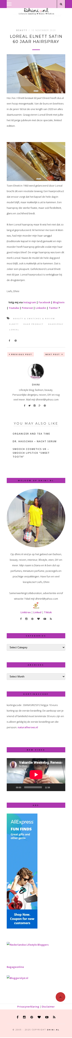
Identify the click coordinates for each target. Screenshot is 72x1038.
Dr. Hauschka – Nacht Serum (35, 441)
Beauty (21, 30)
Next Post (53, 354)
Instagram (29, 302)
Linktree (26, 612)
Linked (37, 612)
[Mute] (54, 787)
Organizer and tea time (31, 433)
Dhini (36, 384)
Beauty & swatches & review (34, 318)
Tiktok (48, 612)
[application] (36, 774)
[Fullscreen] (60, 787)
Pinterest (27, 308)
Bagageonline (15, 967)
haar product (33, 324)
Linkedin (41, 308)
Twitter (53, 308)
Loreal (14, 329)
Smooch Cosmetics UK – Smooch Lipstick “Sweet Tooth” (31, 452)
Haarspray (56, 324)
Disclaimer (48, 1006)
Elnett (14, 324)
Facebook (44, 302)
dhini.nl (53, 1029)
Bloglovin (59, 302)
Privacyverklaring (28, 1006)
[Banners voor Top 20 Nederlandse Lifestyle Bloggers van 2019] (28, 944)
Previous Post (21, 354)
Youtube (14, 308)
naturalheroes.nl (28, 727)
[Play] (12, 787)
